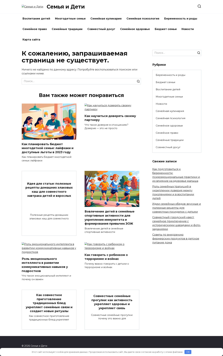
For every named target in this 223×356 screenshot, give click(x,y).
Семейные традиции (67, 29)
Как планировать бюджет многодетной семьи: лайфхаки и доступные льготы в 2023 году (47, 148)
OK (188, 352)
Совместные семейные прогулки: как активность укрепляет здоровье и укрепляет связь (111, 302)
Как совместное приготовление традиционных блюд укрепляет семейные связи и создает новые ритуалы (49, 303)
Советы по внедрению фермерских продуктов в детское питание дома (175, 238)
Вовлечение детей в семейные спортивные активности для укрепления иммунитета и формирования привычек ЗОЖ (110, 217)
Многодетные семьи (70, 18)
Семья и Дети (66, 6)
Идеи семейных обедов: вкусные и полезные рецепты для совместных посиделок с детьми (176, 207)
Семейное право (35, 29)
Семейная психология (143, 18)
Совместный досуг (101, 29)
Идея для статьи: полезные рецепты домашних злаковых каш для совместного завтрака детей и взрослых (49, 189)
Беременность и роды (180, 18)
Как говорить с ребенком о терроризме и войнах (106, 256)
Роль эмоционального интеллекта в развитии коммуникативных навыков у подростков (45, 264)
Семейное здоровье (135, 29)
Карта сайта (31, 39)
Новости (188, 29)
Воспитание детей (36, 18)
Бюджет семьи (166, 29)
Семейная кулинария (106, 18)
